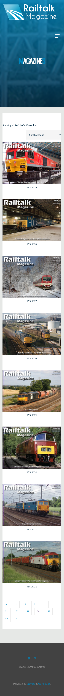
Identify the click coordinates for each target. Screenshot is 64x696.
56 (7, 618)
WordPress (44, 683)
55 (48, 611)
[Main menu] (58, 36)
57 (17, 618)
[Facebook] (29, 658)
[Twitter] (35, 658)
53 (27, 611)
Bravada (31, 683)
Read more (32, 162)
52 (17, 611)
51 (7, 611)
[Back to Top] (50, 682)
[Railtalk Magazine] (30, 11)
